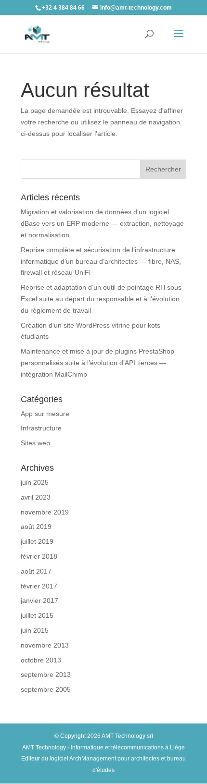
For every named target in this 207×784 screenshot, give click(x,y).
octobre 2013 (41, 660)
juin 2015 (35, 630)
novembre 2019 (45, 512)
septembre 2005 (46, 689)
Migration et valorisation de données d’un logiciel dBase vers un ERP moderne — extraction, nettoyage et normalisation (102, 223)
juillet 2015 (37, 615)
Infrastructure (41, 428)
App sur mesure (45, 413)
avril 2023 (36, 497)
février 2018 (39, 556)
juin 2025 (35, 482)
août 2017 (36, 571)
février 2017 (39, 586)
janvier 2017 (39, 600)
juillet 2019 (37, 541)
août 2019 (36, 526)
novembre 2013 (45, 645)
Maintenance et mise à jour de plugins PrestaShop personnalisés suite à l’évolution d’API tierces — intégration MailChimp (97, 362)
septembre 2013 (46, 674)
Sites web (35, 443)
